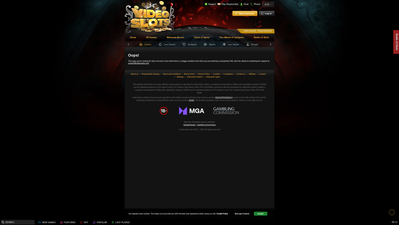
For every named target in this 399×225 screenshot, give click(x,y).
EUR (267, 4)
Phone (257, 4)
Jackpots (192, 44)
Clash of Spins (201, 37)
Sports (212, 44)
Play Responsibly (229, 4)
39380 (191, 100)
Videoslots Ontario (194, 77)
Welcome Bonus (175, 37)
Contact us (240, 74)
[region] (199, 214)
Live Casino (169, 44)
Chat (246, 4)
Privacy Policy (204, 74)
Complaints (228, 74)
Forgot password (264, 31)
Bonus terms (189, 74)
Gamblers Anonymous (206, 125)
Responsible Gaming (150, 74)
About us (134, 74)
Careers (262, 74)
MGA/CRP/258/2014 (224, 97)
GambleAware (189, 125)
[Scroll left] (128, 44)
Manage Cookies (242, 214)
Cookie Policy (222, 214)
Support (212, 4)
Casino (148, 44)
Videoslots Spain (213, 77)
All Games (151, 37)
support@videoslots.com (138, 63)
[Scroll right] (270, 44)
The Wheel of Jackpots (231, 37)
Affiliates (252, 74)
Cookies (216, 74)
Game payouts (250, 31)
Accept (261, 214)
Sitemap (180, 77)
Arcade (255, 44)
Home (133, 37)
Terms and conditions (172, 74)
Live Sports (233, 44)
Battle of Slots (261, 37)
